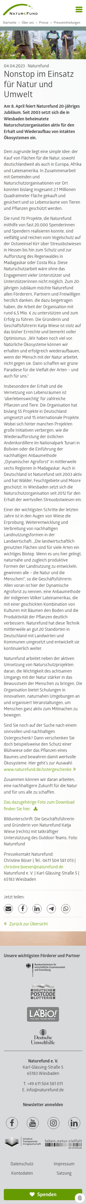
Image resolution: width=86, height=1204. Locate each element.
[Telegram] (51, 908)
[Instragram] (53, 1123)
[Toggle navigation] (79, 10)
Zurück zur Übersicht (28, 924)
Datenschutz (22, 1164)
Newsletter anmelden (43, 1104)
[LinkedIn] (37, 908)
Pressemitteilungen (67, 23)
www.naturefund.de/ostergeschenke (37, 769)
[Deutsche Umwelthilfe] (43, 1043)
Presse (43, 23)
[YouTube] (33, 1123)
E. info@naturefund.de (43, 1090)
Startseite (9, 23)
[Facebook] (22, 908)
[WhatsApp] (65, 908)
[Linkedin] (74, 1123)
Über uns (28, 23)
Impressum (64, 1164)
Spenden (46, 1195)
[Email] (8, 908)
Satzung (64, 1173)
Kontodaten (22, 1173)
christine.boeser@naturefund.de (33, 867)
